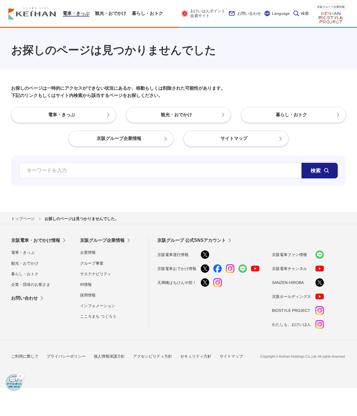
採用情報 (88, 295)
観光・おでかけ (24, 263)
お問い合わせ (249, 13)
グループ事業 (91, 263)
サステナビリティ (95, 274)
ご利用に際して (24, 356)
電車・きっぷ (23, 252)
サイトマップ (231, 356)
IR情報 (86, 284)
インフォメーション (97, 305)
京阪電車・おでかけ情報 (35, 240)
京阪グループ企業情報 (331, 6)
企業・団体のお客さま (30, 284)
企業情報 (88, 252)
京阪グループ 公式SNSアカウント (191, 240)
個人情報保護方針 (109, 356)
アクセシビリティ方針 (152, 356)
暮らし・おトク (24, 274)
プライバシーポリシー (66, 356)
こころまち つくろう (98, 316)
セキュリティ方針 (195, 356)
